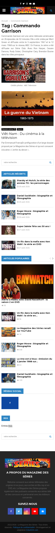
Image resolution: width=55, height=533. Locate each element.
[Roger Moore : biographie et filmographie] (8, 214)
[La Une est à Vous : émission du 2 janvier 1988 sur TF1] (8, 362)
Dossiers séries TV (8, 129)
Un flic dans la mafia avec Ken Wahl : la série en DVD (33, 243)
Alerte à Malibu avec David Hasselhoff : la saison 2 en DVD (24, 300)
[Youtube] (35, 511)
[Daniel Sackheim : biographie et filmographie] (8, 199)
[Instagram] (27, 511)
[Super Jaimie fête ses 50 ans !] (8, 230)
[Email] (42, 511)
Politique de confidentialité (24, 527)
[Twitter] (19, 511)
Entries (6, 426)
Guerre (20, 129)
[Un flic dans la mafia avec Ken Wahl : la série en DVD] (8, 245)
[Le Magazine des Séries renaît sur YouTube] (8, 332)
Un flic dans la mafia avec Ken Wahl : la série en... (33, 314)
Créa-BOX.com (32, 530)
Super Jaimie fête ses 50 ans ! (33, 226)
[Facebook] (11, 511)
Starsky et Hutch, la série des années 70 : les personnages (33, 181)
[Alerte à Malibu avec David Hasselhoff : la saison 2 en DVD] (27, 281)
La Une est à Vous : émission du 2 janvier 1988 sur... (34, 360)
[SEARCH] (50, 162)
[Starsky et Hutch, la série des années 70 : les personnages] (8, 184)
